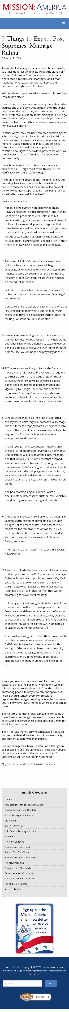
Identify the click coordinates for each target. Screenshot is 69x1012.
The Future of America (15, 883)
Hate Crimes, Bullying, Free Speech (22, 831)
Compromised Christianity (17, 868)
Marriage (8, 836)
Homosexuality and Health (17, 847)
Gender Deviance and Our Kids (20, 809)
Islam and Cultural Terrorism (19, 878)
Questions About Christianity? (19, 873)
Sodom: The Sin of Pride (17, 852)
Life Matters (10, 820)
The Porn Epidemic (14, 841)
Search (50, 983)
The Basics (10, 799)
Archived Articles (12, 889)
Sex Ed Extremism (13, 825)
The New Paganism (14, 862)
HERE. (52, 764)
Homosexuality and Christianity (20, 857)
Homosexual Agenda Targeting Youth (23, 804)
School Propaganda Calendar (19, 815)
